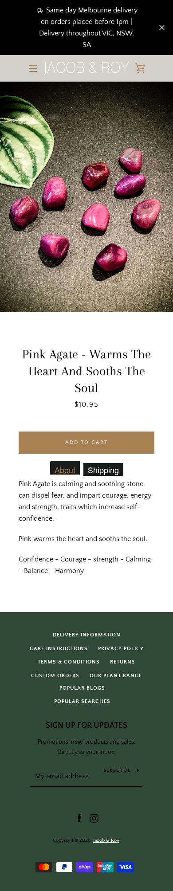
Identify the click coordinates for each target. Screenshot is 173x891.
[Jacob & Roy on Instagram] (94, 818)
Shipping (103, 469)
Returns (122, 662)
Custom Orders (55, 676)
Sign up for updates (86, 725)
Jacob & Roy (106, 840)
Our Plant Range (116, 676)
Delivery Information (87, 635)
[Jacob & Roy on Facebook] (79, 818)
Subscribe (117, 770)
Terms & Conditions (69, 662)
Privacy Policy (121, 649)
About (65, 469)
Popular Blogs (82, 688)
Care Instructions (59, 649)
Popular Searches (82, 701)
